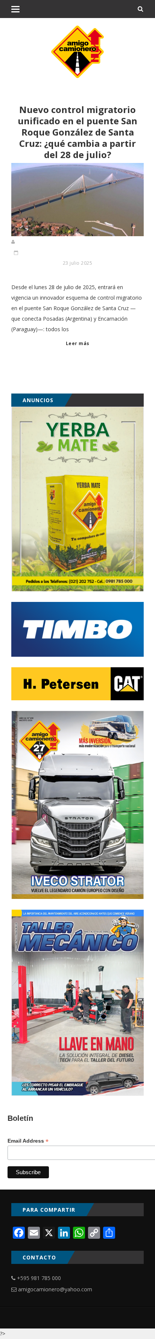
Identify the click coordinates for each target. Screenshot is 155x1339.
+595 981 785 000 (39, 1278)
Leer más (78, 343)
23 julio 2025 (78, 263)
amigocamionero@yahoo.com (55, 1289)
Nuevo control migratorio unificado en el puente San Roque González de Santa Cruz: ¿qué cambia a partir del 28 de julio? (77, 132)
